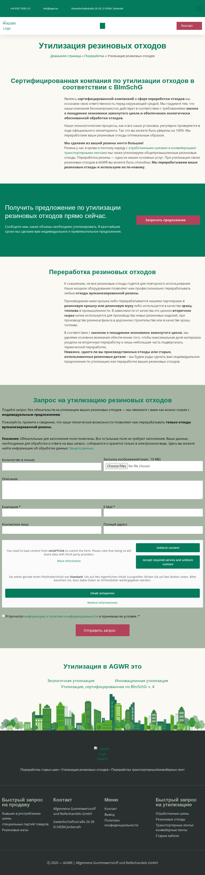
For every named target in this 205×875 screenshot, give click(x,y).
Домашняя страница (65, 56)
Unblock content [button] (168, 548)
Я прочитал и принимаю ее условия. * (73, 616)
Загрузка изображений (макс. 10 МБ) (132, 459)
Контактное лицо (15, 524)
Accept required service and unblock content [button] (168, 562)
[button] (199, 8)
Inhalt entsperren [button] (102, 593)
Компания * (11, 507)
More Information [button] (69, 561)
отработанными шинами (148, 148)
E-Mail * (109, 507)
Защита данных (81, 448)
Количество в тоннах (18, 459)
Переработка (94, 56)
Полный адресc (116, 524)
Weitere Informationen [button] (102, 603)
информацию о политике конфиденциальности (61, 616)
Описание (10, 478)
